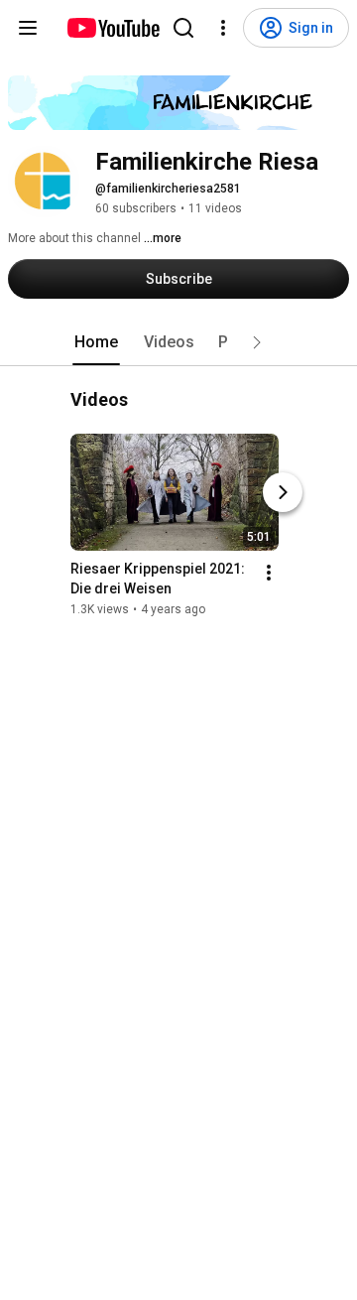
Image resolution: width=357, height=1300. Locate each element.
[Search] (183, 28)
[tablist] (178, 342)
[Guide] (28, 28)
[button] (257, 342)
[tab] (96, 342)
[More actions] (269, 573)
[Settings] (223, 28)
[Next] (282, 493)
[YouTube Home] (113, 28)
